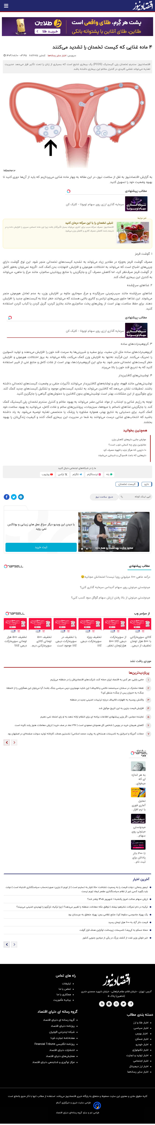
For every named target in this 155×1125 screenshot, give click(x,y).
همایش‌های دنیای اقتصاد (60, 1056)
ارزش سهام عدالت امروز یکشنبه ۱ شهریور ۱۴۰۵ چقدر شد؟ (117, 899)
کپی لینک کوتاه (142, 496)
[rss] (102, 1004)
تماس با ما (65, 989)
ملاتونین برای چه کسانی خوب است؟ (127, 445)
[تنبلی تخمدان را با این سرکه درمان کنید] (133, 232)
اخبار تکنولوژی (140, 1050)
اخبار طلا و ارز (140, 1022)
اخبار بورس (141, 1033)
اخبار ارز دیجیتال (138, 1066)
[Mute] (87, 549)
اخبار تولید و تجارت (137, 1055)
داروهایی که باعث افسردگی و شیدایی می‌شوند (122, 455)
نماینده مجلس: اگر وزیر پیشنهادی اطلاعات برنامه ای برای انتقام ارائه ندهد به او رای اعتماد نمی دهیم (92, 717)
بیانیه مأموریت (62, 1000)
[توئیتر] (14, 497)
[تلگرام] (21, 497)
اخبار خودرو (142, 1044)
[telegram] (109, 1004)
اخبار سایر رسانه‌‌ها (137, 1072)
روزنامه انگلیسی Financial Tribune (55, 1044)
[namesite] (142, 6)
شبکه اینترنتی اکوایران (62, 1032)
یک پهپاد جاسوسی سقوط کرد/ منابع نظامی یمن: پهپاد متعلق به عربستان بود (108, 914)
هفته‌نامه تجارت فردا (63, 1038)
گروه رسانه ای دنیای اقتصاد (59, 1020)
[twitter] (123, 1004)
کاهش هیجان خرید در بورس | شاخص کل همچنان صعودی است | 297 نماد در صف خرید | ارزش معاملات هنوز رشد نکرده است (79, 725)
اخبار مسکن (141, 1039)
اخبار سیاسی (141, 1028)
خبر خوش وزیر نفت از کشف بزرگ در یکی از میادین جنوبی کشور (115, 938)
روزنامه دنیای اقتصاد (63, 1026)
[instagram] (116, 1004)
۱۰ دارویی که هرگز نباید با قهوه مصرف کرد (124, 450)
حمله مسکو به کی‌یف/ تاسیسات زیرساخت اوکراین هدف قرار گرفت (114, 930)
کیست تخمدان (126, 484)
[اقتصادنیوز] (116, 980)
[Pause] (82, 549)
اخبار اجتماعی (140, 1061)
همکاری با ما (64, 994)
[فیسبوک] (6, 497)
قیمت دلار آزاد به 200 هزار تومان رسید (128, 922)
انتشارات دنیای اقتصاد (62, 1050)
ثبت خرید (41, 547)
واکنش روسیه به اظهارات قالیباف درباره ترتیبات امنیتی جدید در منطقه (107, 700)
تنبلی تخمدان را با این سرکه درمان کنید (89, 223)
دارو (146, 484)
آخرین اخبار (141, 879)
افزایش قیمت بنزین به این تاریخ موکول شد (121, 708)
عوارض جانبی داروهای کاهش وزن (129, 439)
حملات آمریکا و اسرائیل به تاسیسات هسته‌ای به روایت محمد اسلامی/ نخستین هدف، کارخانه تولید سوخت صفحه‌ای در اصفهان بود (76, 734)
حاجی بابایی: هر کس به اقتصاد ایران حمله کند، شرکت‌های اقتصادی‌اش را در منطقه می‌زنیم (97, 679)
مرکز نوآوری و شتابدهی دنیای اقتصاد (53, 1062)
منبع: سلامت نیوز (104, 496)
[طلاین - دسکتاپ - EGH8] (77, 26)
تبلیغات (66, 983)
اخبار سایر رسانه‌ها (57, 55)
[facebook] (131, 1004)
